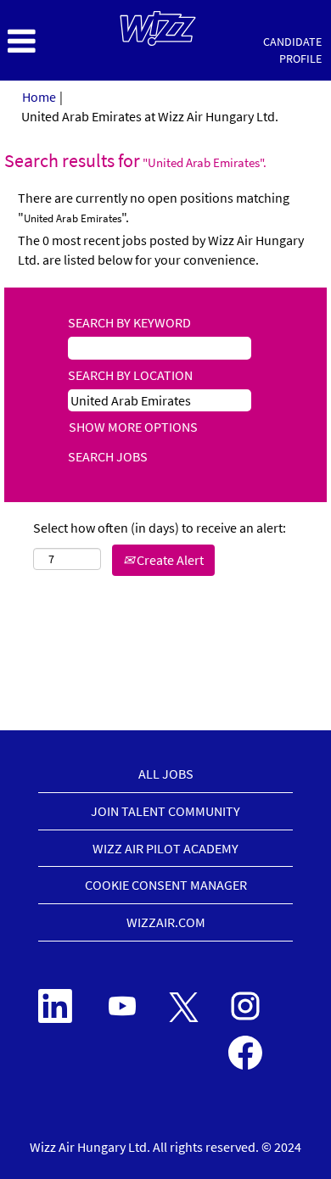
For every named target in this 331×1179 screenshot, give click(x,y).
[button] (55, 41)
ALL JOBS (166, 773)
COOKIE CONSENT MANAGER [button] (166, 884)
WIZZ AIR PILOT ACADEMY (165, 848)
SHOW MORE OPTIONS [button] (133, 426)
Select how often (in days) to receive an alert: (159, 527)
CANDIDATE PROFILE (292, 50)
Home (39, 96)
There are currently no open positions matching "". (153, 207)
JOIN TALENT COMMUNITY (165, 810)
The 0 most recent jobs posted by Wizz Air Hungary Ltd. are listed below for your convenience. (161, 250)
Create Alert (169, 559)
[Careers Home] (158, 28)
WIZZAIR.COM (165, 922)
